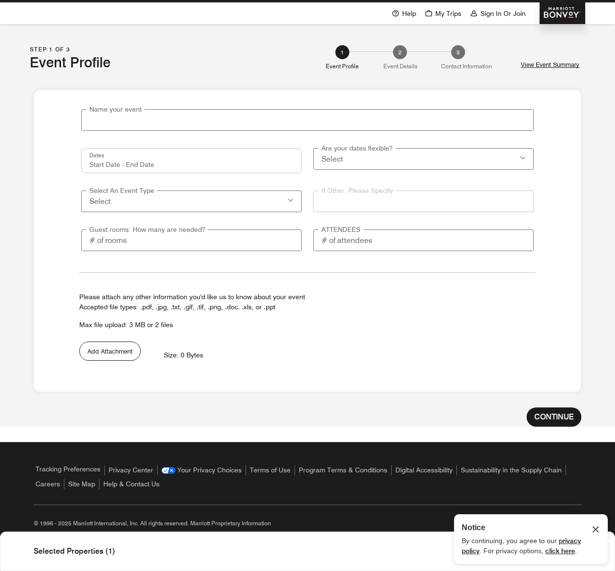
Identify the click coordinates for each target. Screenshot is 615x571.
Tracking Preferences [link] (68, 469)
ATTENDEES (340, 229)
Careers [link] (48, 484)
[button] (524, 157)
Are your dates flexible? (357, 148)
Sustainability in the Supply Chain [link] (511, 470)
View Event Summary (550, 65)
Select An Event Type (121, 190)
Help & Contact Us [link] (131, 484)
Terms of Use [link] (270, 470)
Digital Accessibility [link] (424, 470)
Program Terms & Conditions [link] (343, 470)
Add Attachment (110, 351)
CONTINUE (554, 416)
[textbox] (307, 120)
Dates (96, 155)
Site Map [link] (81, 484)
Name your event (115, 109)
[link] (201, 470)
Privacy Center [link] (131, 470)
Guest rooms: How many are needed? (147, 229)
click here (560, 551)
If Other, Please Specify (357, 190)
